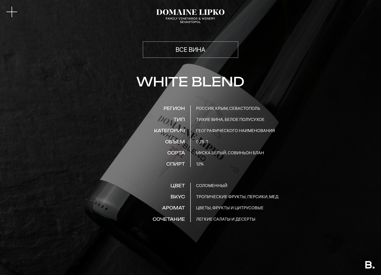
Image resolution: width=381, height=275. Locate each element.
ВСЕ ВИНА (190, 49)
